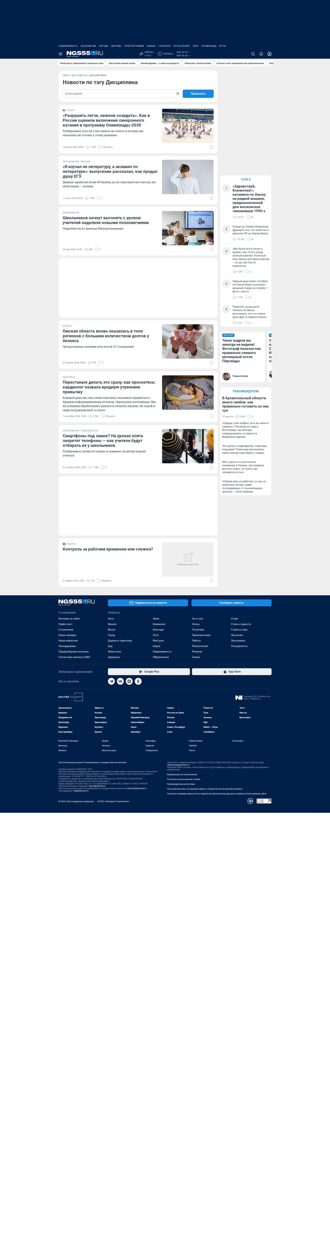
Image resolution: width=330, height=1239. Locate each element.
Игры (222, 46)
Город (111, 635)
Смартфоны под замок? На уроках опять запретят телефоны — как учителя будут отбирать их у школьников (103, 440)
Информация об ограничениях (182, 774)
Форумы (116, 46)
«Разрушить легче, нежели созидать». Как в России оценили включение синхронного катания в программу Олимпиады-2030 (106, 120)
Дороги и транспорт (120, 640)
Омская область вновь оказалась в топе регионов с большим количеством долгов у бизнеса (106, 336)
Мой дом (158, 640)
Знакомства (88, 46)
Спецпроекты (239, 646)
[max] (129, 681)
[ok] (138, 681)
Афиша (151, 46)
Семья (196, 657)
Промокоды (208, 46)
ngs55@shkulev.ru (97, 786)
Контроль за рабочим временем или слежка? (108, 549)
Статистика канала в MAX (74, 657)
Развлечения (200, 646)
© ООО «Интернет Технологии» (113, 801)
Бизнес (112, 624)
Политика (198, 629)
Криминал (159, 624)
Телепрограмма (134, 46)
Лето (156, 635)
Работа (196, 640)
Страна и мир (239, 629)
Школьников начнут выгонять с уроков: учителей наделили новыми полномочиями (106, 220)
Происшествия (201, 635)
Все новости (79, 75)
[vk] (120, 681)
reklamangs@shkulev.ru (178, 765)
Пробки (166, 53)
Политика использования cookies (183, 779)
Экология (237, 635)
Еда (110, 646)
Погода (103, 46)
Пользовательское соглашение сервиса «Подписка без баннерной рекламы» (205, 789)
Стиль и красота (241, 624)
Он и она (197, 618)
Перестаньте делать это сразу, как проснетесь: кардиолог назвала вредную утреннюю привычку (109, 387)
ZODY (196, 46)
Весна (111, 629)
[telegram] (111, 681)
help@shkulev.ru (81, 791)
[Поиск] (253, 54)
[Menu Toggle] (60, 54)
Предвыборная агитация (73, 651)
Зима (156, 618)
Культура (158, 629)
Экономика (238, 640)
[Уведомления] (261, 54)
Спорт (234, 618)
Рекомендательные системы (181, 784)
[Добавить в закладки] (212, 147)
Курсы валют (181, 46)
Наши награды (67, 635)
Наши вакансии (68, 640)
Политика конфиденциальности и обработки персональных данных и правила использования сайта (217, 794)
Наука (156, 646)
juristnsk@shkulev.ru (136, 788)
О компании (65, 629)
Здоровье (114, 657)
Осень (196, 624)
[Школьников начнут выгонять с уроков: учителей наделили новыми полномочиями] (188, 228)
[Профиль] (269, 54)
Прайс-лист (65, 624)
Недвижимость (68, 46)
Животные (114, 651)
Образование (161, 657)
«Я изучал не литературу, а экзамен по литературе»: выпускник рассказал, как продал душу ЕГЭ (110, 171)
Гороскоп (164, 46)
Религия (197, 651)
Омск (66, 75)
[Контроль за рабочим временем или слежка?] (188, 559)
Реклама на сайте (69, 618)
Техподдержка (67, 646)
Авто (111, 618)
